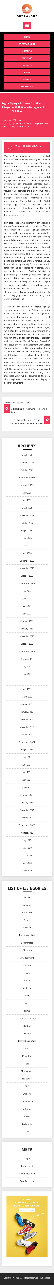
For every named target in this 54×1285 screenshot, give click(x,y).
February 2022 (27, 704)
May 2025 (27, 492)
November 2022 (27, 636)
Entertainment (27, 43)
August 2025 (27, 485)
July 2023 (27, 591)
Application (27, 905)
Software (27, 58)
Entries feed (27, 1166)
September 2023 (27, 583)
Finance (27, 79)
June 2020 (27, 848)
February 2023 (27, 621)
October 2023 (27, 575)
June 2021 (27, 764)
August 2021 (27, 749)
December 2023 (27, 560)
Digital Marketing (27, 935)
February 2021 (27, 795)
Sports (27, 1116)
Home (27, 36)
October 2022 (27, 643)
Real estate (27, 1078)
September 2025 (27, 477)
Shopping (27, 50)
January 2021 (27, 802)
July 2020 (27, 840)
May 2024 (27, 545)
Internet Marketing (27, 1041)
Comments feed (27, 1173)
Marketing (27, 1056)
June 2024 (27, 538)
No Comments (15, 149)
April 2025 (27, 500)
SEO (27, 1086)
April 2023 (27, 613)
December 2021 (27, 719)
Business (27, 65)
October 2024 (27, 523)
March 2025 (27, 508)
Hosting (27, 1026)
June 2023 (27, 598)
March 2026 (27, 455)
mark (11, 146)
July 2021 (27, 757)
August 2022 (27, 659)
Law (27, 1048)
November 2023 (27, 568)
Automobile (27, 912)
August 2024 (27, 530)
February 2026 (27, 462)
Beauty (27, 920)
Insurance (27, 1033)
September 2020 (27, 825)
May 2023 (27, 606)
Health (27, 72)
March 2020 (27, 870)
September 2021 (27, 742)
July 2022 (27, 666)
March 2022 (27, 696)
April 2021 (27, 780)
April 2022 (27, 689)
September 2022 (27, 651)
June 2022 (27, 674)
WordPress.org (27, 1181)
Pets (27, 1063)
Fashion (27, 965)
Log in (27, 1158)
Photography (27, 1071)
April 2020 (27, 863)
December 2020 (27, 810)
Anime (27, 897)
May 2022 (27, 681)
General (27, 995)
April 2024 (27, 553)
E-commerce (27, 942)
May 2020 (27, 855)
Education (27, 950)
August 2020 (27, 832)
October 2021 (27, 734)
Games (27, 980)
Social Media (27, 1101)
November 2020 (27, 817)
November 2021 (27, 727)
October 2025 (27, 470)
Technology (27, 86)
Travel (27, 1131)
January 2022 (27, 711)
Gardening (27, 988)
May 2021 (27, 772)
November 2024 (27, 515)
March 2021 (27, 787)
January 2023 (27, 628)
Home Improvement (27, 1018)
